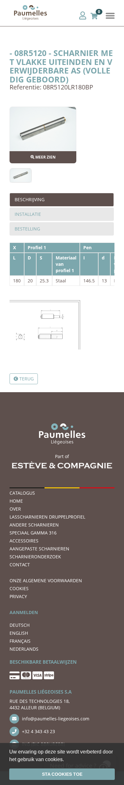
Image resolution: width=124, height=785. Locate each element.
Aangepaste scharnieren (39, 549)
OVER (15, 509)
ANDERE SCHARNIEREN (34, 525)
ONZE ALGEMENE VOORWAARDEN (46, 580)
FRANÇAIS (20, 641)
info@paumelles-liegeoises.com (55, 719)
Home (16, 501)
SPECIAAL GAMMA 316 (33, 533)
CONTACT (20, 565)
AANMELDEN (24, 612)
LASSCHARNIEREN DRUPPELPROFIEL (47, 517)
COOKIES (19, 588)
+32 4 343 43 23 (38, 731)
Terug (26, 379)
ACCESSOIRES (24, 541)
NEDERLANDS (24, 649)
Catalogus (22, 493)
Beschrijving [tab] (30, 199)
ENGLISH (19, 633)
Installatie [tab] (28, 214)
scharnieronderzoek (35, 557)
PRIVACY (18, 596)
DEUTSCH (20, 625)
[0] (94, 15)
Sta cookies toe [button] (62, 774)
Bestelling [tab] (27, 229)
